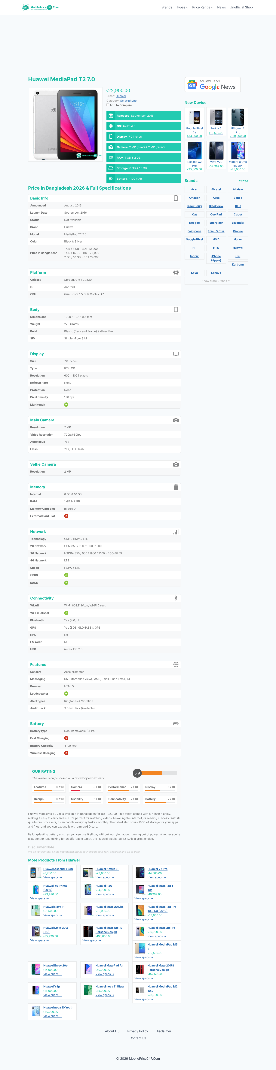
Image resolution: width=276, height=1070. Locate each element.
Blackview (216, 206)
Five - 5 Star (216, 231)
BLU (238, 206)
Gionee (238, 231)
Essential (238, 222)
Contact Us (138, 1038)
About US (112, 1031)
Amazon (194, 198)
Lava (194, 273)
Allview (238, 189)
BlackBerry (194, 206)
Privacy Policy (137, 1031)
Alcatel (216, 189)
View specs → (52, 877)
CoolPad (216, 214)
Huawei (73, 860)
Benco (238, 198)
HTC (216, 248)
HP (194, 248)
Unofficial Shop (241, 7)
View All (243, 180)
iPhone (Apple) (216, 258)
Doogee (194, 222)
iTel (237, 256)
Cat (194, 214)
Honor (238, 239)
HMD (216, 239)
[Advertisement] (138, 43)
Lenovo (216, 273)
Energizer (216, 222)
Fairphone (194, 231)
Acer (194, 189)
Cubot (238, 214)
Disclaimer (163, 1031)
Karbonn (238, 264)
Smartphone (128, 100)
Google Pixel (194, 239)
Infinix (194, 256)
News (221, 7)
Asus (216, 198)
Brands (167, 7)
